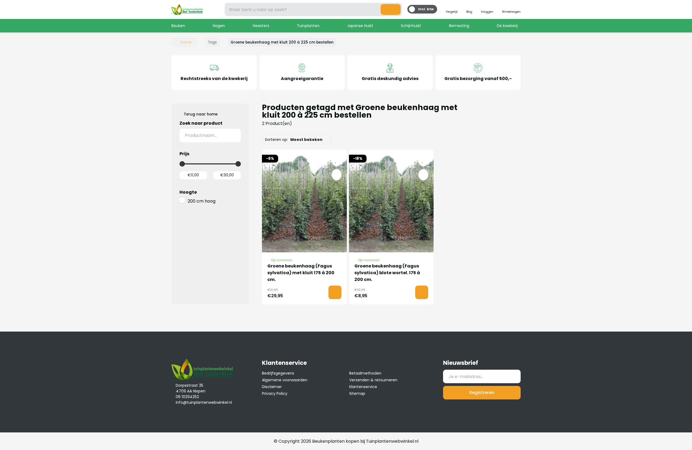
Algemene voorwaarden (284, 380)
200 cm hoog (201, 201)
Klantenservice (363, 386)
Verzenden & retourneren (373, 380)
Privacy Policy (274, 393)
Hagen (219, 25)
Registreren (481, 392)
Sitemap (357, 393)
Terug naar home (201, 114)
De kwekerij (507, 25)
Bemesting (459, 25)
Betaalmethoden (365, 373)
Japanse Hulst (360, 25)
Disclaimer (272, 386)
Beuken (178, 25)
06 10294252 (187, 396)
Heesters (261, 25)
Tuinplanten (308, 25)
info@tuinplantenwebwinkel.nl (204, 402)
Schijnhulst (411, 25)
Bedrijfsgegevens (278, 373)
